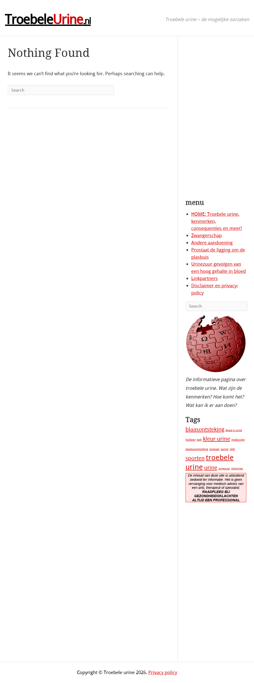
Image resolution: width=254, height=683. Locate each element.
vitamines (237, 468)
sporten (195, 458)
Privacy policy (162, 672)
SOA (232, 449)
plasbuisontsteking (197, 449)
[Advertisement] (216, 118)
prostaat (214, 449)
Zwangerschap (206, 235)
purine (224, 449)
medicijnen (238, 439)
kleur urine (216, 439)
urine (210, 468)
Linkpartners (204, 278)
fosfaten (191, 439)
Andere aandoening (212, 243)
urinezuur (224, 468)
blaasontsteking (205, 429)
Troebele (48, 19)
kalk (199, 439)
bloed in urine (233, 430)
